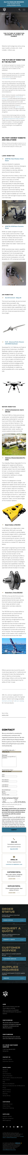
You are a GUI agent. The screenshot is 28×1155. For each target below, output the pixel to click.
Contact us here (7, 701)
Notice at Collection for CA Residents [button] (14, 1085)
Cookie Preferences (12, 1137)
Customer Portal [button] (8, 1104)
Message (5, 755)
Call (16, 800)
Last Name (5, 784)
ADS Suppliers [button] (7, 1120)
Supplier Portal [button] (7, 1116)
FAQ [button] (4, 1081)
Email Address (6, 789)
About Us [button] (5, 1069)
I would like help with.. (9, 750)
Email (4, 800)
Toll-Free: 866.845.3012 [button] (9, 1049)
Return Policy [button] (7, 1091)
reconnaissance (6, 78)
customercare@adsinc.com (14, 864)
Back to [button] (5, 713)
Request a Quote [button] (7, 1059)
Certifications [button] (7, 1073)
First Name (5, 779)
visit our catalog (19, 701)
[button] (4, 11)
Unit (3, 774)
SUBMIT (14, 830)
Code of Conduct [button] (7, 1075)
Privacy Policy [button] (7, 1089)
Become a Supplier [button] (8, 1118)
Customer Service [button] (8, 1061)
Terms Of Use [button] (6, 1095)
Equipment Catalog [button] (8, 1108)
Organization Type (7, 770)
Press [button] (4, 1087)
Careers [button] (5, 1071)
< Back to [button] (5, 14)
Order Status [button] (6, 1106)
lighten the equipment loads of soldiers (13, 118)
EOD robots (19, 107)
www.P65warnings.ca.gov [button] (9, 1149)
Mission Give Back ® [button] (8, 1083)
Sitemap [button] (5, 1093)
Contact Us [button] (5, 1051)
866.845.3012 (14, 849)
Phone (4, 793)
